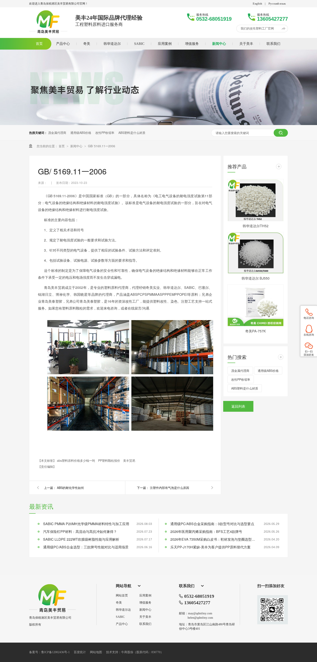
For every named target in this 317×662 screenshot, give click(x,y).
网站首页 (122, 595)
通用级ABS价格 (80, 132)
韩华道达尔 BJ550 (256, 278)
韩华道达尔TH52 (255, 225)
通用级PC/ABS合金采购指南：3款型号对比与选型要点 (212, 523)
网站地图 (96, 652)
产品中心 (122, 624)
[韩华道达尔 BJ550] (255, 252)
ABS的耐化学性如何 (70, 487)
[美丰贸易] (52, 611)
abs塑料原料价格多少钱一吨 (76, 460)
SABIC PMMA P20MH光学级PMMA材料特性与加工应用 (86, 523)
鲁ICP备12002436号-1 (55, 652)
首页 (62, 146)
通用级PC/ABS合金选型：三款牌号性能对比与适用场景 (86, 547)
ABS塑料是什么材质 (131, 132)
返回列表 (238, 406)
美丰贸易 (129, 460)
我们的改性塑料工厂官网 (257, 28)
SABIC (120, 616)
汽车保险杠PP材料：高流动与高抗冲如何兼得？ (80, 531)
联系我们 (145, 624)
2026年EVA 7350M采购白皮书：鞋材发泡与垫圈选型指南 (213, 539)
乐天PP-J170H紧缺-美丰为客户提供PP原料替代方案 (210, 547)
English (257, 3)
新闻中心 (76, 146)
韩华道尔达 (123, 609)
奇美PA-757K (255, 331)
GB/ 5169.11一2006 (101, 146)
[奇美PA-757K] (255, 305)
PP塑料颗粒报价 (109, 460)
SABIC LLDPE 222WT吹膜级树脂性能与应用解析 (81, 539)
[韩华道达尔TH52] (255, 200)
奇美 (119, 602)
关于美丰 (145, 616)
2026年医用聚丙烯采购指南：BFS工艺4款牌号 (206, 531)
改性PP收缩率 (104, 132)
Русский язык (277, 3)
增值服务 (145, 602)
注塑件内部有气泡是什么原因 (169, 487)
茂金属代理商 (57, 132)
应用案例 (145, 595)
